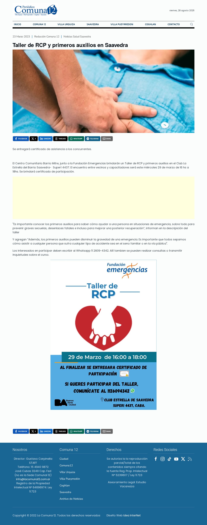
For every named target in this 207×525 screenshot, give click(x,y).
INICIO (17, 24)
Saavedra (65, 492)
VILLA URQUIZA (66, 24)
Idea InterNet (132, 515)
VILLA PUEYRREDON (122, 24)
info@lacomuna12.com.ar (33, 479)
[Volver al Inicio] (35, 10)
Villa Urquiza (67, 472)
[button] (191, 24)
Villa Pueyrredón (70, 479)
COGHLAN (150, 24)
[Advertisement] (103, 198)
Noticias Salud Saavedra (77, 36)
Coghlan (65, 485)
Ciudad (64, 459)
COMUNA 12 (39, 24)
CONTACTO (174, 24)
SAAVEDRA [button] (93, 24)
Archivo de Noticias (71, 499)
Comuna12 (66, 465)
